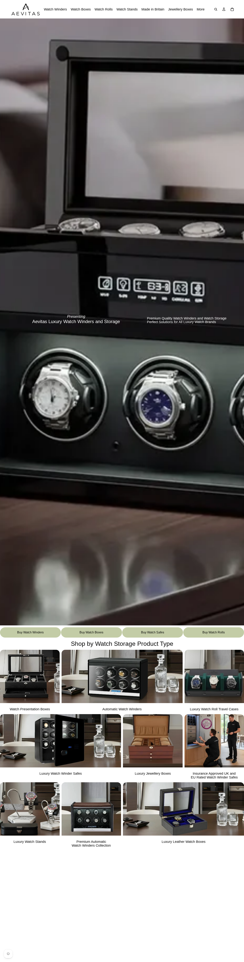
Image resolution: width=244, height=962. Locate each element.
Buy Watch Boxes (91, 632)
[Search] (216, 9)
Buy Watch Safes (152, 632)
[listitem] (200, 9)
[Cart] (232, 9)
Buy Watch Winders (30, 632)
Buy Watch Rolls (213, 632)
